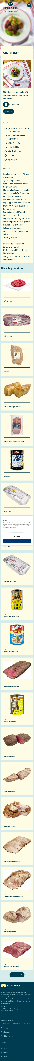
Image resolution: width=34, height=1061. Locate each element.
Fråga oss (6, 1032)
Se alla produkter (15, 974)
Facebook (5, 1052)
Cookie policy (27, 1023)
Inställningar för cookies (17, 531)
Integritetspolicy (16, 1023)
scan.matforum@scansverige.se (10, 1014)
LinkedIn (5, 1056)
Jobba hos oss (8, 1036)
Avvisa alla (17, 536)
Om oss (5, 1028)
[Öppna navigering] (29, 5)
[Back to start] (10, 7)
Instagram (6, 1048)
